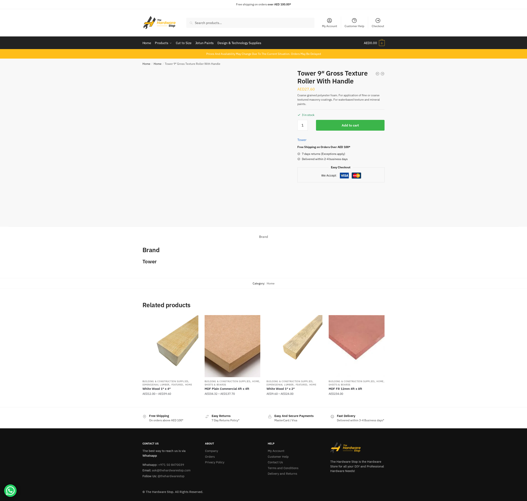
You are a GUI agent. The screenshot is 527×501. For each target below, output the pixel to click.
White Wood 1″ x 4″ (156, 389)
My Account (329, 26)
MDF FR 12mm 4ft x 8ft (345, 389)
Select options (170, 402)
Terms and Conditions (283, 468)
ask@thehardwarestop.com (171, 470)
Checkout (378, 26)
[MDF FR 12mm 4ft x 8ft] (357, 346)
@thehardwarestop (171, 476)
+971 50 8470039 (171, 465)
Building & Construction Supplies (165, 381)
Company (211, 451)
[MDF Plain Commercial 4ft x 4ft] (232, 346)
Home (146, 64)
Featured (177, 384)
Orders (210, 457)
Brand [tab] (263, 237)
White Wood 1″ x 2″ (281, 389)
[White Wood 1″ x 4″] (170, 346)
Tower (301, 140)
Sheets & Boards (215, 384)
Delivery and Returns (282, 474)
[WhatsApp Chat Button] (10, 490)
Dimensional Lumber (156, 384)
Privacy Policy (214, 462)
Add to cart (350, 125)
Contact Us (275, 462)
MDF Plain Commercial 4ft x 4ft (227, 389)
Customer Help (354, 26)
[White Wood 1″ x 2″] (294, 346)
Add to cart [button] (356, 402)
